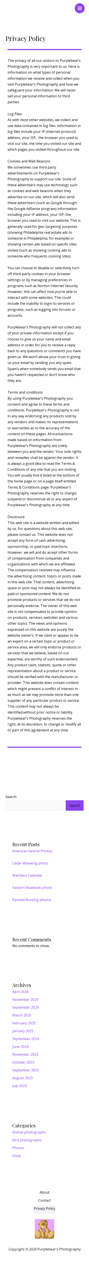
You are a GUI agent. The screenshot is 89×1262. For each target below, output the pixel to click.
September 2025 (25, 1007)
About (44, 1192)
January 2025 (22, 1031)
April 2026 (20, 991)
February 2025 (24, 1023)
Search (10, 796)
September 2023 (25, 1070)
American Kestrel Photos (32, 851)
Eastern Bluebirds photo (32, 887)
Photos (18, 1147)
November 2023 (25, 1054)
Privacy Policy (44, 1208)
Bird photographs (26, 1140)
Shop (16, 1155)
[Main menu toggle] (80, 8)
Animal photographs (29, 1132)
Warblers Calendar (27, 875)
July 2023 (19, 1085)
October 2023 (23, 1062)
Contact (44, 1200)
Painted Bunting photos (31, 899)
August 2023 (22, 1078)
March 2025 (21, 1015)
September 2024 (25, 1038)
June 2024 (20, 1046)
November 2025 (25, 999)
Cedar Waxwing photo (30, 863)
